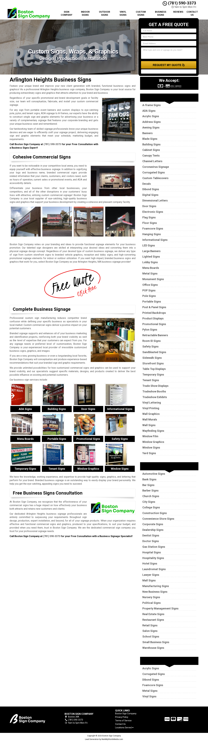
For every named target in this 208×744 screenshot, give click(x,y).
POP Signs (148, 290)
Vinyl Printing (150, 408)
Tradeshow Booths (154, 391)
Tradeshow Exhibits (154, 397)
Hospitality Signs (153, 558)
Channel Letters (152, 161)
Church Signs (150, 496)
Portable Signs (151, 301)
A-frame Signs (151, 105)
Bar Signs (148, 485)
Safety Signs (150, 346)
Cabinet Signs (151, 149)
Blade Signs (149, 138)
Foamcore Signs (152, 228)
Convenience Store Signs (158, 518)
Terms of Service (123, 720)
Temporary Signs (153, 374)
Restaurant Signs (153, 619)
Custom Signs (141, 13)
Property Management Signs (160, 608)
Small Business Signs (155, 642)
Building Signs (151, 144)
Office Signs (150, 284)
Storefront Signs (153, 363)
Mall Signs (149, 580)
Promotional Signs (154, 324)
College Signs (151, 507)
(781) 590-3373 (181, 3)
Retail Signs (149, 625)
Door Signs (149, 206)
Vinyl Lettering (151, 402)
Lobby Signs (150, 262)
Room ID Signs (151, 340)
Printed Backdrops (154, 312)
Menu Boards (150, 267)
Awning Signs (150, 127)
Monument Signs (153, 279)
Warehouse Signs (153, 647)
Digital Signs (150, 194)
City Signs (148, 501)
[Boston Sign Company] (31, 718)
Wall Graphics (151, 413)
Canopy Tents (151, 155)
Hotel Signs (149, 563)
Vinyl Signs (123, 13)
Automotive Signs (153, 473)
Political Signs (151, 602)
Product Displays (153, 318)
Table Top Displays (154, 368)
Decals (146, 183)
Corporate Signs (152, 524)
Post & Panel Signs (154, 307)
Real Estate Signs (153, 614)
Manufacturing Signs (155, 586)
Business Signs (160, 13)
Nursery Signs (151, 597)
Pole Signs (149, 295)
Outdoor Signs (104, 13)
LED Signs (148, 245)
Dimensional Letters (155, 200)
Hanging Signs (151, 234)
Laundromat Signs (154, 569)
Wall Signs (148, 425)
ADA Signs (148, 110)
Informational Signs (154, 239)
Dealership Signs (152, 529)
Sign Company (66, 13)
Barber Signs (150, 490)
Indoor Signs (85, 13)
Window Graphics (153, 441)
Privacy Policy (121, 717)
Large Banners (151, 251)
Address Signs (151, 121)
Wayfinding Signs (153, 430)
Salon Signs (149, 630)
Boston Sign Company (125, 713)
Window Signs (151, 447)
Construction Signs (154, 513)
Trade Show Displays (155, 385)
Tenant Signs (150, 380)
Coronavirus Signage (155, 166)
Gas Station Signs (153, 546)
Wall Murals (149, 419)
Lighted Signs (151, 256)
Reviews (178, 12)
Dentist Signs (150, 535)
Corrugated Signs (153, 172)
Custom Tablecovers (155, 178)
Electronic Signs (152, 211)
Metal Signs (149, 273)
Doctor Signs (150, 541)
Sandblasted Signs (154, 352)
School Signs (150, 636)
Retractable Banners (155, 335)
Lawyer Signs (150, 574)
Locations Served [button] (123, 727)
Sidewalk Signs (152, 357)
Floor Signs (149, 222)
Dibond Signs (150, 189)
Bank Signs (149, 479)
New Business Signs (154, 591)
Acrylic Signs (150, 116)
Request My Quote (167, 65)
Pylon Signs (149, 329)
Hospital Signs (151, 552)
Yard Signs (149, 453)
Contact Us (192, 13)
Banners (147, 133)
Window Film (150, 436)
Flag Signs (149, 217)
